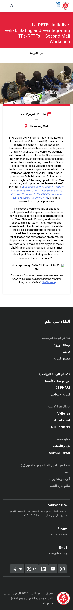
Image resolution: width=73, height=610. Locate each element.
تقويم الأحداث (61, 446)
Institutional (60, 420)
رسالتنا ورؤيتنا (61, 345)
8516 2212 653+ (57, 534)
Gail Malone (48, 282)
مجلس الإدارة (61, 358)
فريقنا (66, 352)
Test (66, 472)
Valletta (63, 413)
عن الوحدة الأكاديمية (57, 381)
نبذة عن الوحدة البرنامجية (54, 374)
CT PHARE (62, 387)
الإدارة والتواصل (60, 394)
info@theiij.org (58, 553)
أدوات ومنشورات (59, 479)
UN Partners (60, 427)
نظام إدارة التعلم (60, 486)
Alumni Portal (59, 453)
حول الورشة (36, 53)
